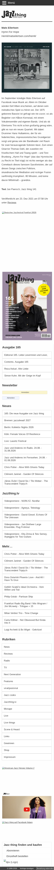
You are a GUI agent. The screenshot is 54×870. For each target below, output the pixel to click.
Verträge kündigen (27, 868)
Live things (9, 722)
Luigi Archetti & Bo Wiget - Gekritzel (23, 629)
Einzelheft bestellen (17, 856)
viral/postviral (11, 688)
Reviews (11, 202)
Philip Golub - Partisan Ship (18, 596)
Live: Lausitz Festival (15, 441)
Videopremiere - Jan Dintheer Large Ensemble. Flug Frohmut (22, 525)
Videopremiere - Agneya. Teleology (22, 507)
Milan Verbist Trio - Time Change (21, 613)
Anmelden (25, 392)
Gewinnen (9, 743)
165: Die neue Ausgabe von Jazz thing (24, 413)
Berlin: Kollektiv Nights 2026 (19, 427)
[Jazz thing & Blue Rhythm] (14, 17)
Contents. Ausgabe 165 (16, 361)
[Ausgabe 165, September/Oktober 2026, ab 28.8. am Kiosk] (27, 306)
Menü (11, 2)
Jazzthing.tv (10, 702)
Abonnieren (13, 850)
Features (8, 681)
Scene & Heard (12, 729)
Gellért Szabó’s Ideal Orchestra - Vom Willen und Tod (24, 588)
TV (5, 667)
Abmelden (11, 398)
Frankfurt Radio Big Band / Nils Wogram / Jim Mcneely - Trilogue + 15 (25, 605)
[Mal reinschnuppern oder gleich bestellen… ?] (27, 777)
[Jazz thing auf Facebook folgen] (27, 830)
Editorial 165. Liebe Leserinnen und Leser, (26, 355)
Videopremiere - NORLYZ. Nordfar (22, 501)
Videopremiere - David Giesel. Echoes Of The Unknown (25, 516)
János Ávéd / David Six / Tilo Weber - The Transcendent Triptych (26, 482)
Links (6, 736)
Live (6, 715)
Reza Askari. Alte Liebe (16, 368)
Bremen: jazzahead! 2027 (17, 420)
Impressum (10, 757)
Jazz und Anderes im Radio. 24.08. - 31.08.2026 (23, 449)
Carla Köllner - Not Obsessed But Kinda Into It (24, 621)
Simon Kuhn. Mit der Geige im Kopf (22, 375)
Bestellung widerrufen (45, 868)
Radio (7, 660)
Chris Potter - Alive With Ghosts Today (24, 467)
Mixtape (8, 708)
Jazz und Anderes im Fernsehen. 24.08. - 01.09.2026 (25, 459)
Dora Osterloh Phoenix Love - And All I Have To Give (24, 578)
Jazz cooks (10, 695)
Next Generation (12, 674)
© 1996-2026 (12, 868)
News (7, 646)
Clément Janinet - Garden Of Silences (24, 474)
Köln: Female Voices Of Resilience (22, 434)
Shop (6, 750)
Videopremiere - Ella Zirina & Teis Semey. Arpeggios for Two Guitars (25, 535)
